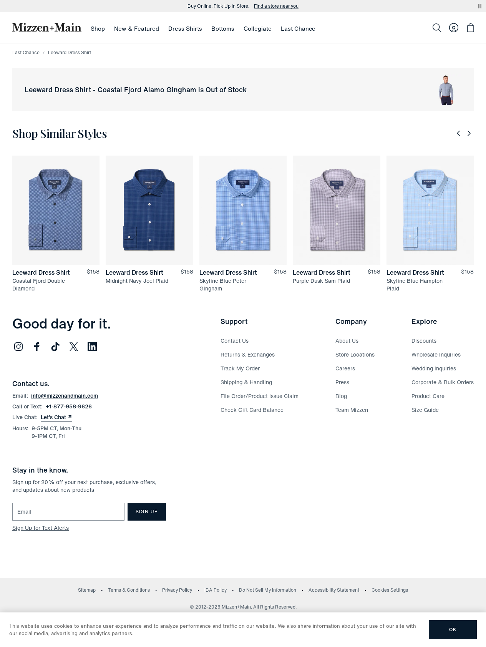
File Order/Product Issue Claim (260, 396)
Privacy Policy (177, 590)
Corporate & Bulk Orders (442, 382)
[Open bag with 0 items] (470, 28)
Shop (98, 28)
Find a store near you (276, 6)
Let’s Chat (56, 417)
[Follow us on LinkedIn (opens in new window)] (92, 346)
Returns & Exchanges (248, 354)
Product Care (428, 396)
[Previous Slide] (458, 133)
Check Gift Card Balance (252, 410)
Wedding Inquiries (433, 368)
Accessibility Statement (334, 590)
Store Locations (355, 354)
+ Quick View (60, 265)
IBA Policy (215, 590)
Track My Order (240, 368)
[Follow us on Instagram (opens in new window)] (18, 346)
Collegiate (258, 28)
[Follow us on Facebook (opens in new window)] (37, 346)
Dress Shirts (185, 28)
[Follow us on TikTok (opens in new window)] (55, 346)
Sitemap (87, 590)
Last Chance (298, 28)
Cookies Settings (390, 590)
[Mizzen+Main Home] (46, 27)
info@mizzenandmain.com (64, 396)
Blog (341, 396)
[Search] (437, 28)
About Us (346, 341)
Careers (345, 368)
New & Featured (136, 28)
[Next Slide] (469, 133)
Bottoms (222, 28)
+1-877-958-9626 (69, 406)
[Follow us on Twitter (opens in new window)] (74, 346)
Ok (452, 629)
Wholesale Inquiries (436, 354)
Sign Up (147, 511)
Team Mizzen (351, 410)
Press (342, 382)
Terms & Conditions (129, 590)
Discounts (423, 341)
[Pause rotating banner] (479, 6)
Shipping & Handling (246, 382)
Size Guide (425, 410)
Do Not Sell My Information (267, 590)
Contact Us (235, 341)
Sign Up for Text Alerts (40, 528)
